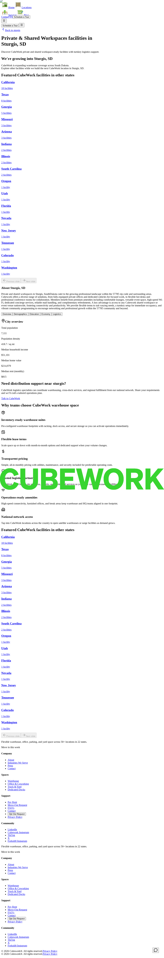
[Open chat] (155, 950)
